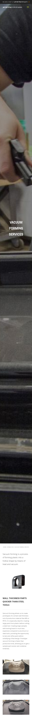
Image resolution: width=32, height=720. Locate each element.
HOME (4, 547)
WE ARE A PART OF (8, 2)
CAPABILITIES (10, 547)
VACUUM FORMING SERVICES (22, 547)
